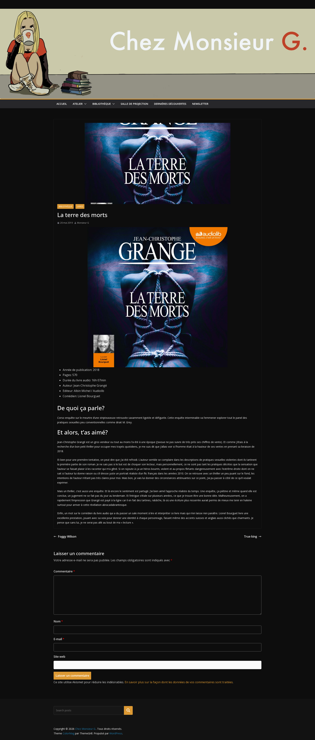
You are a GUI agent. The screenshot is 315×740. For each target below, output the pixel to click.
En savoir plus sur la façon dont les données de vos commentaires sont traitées (179, 682)
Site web (59, 657)
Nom (58, 621)
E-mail (59, 639)
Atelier (78, 104)
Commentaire (64, 571)
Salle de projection (134, 104)
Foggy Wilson (67, 536)
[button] (85, 103)
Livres (80, 206)
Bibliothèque (101, 104)
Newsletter (200, 104)
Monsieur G (83, 222)
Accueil (62, 104)
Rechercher (128, 710)
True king (250, 536)
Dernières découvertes (170, 104)
